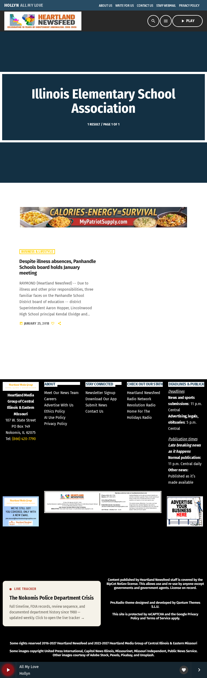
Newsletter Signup (100, 392)
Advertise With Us (58, 405)
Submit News (96, 405)
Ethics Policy (54, 411)
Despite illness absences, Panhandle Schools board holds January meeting (57, 267)
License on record (183, 588)
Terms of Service (158, 618)
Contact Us (94, 411)
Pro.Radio (117, 603)
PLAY (187, 21)
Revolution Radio (141, 405)
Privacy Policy (55, 423)
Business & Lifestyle (37, 252)
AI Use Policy (54, 417)
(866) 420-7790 (24, 438)
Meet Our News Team (61, 392)
